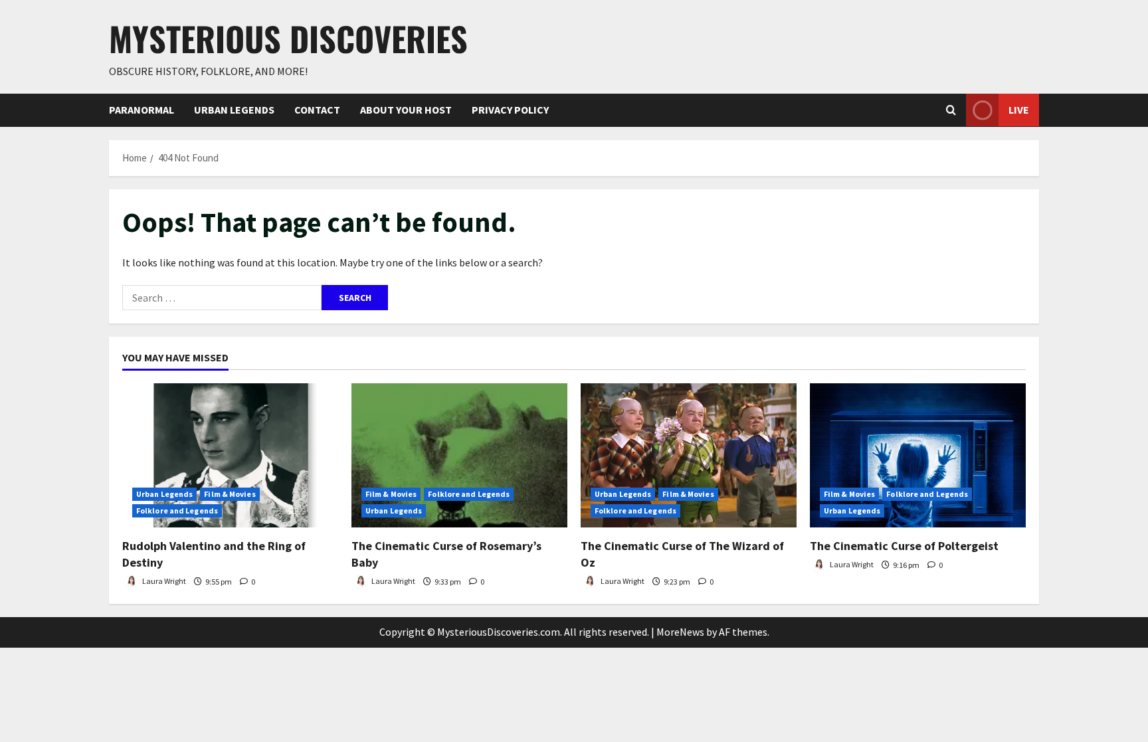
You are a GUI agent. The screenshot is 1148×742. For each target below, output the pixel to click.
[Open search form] (951, 110)
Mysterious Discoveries (288, 37)
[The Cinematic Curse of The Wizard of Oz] (689, 455)
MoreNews (680, 631)
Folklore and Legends (177, 510)
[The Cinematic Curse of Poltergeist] (918, 455)
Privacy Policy (510, 109)
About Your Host (406, 109)
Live (1018, 109)
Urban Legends (234, 109)
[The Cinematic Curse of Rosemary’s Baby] (459, 455)
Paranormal (141, 109)
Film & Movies (229, 494)
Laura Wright (163, 582)
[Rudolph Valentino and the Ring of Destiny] (230, 455)
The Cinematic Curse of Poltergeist (904, 545)
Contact (317, 109)
